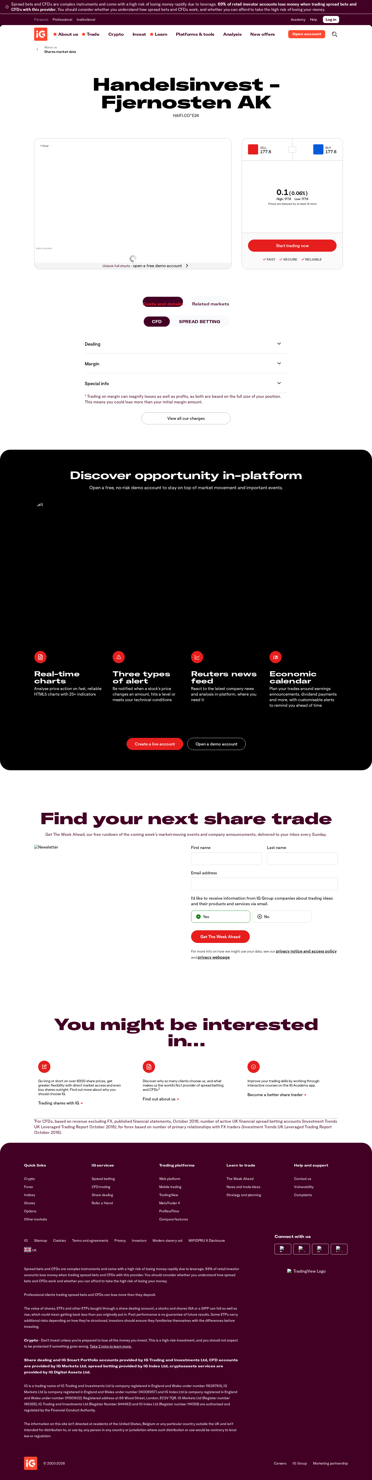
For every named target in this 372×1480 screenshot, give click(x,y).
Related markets (210, 303)
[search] (334, 34)
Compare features (173, 1219)
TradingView (168, 1195)
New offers (262, 34)
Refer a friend (102, 1203)
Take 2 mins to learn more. (111, 1346)
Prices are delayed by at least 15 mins (292, 203)
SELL (263, 147)
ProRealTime (169, 1211)
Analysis (232, 34)
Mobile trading (170, 1187)
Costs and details (163, 303)
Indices (29, 1195)
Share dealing (102, 1195)
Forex (28, 1187)
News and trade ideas (243, 1187)
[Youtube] (320, 1249)
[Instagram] (301, 1249)
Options (30, 1211)
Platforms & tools (195, 34)
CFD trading (101, 1187)
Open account (306, 34)
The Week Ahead (239, 1178)
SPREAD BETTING (199, 321)
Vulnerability (303, 1187)
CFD (157, 321)
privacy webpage (214, 957)
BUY (328, 147)
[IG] (40, 34)
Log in (331, 19)
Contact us (302, 1178)
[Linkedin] (339, 1249)
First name (201, 847)
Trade (93, 34)
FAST (271, 259)
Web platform (169, 1178)
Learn (161, 34)
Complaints (303, 1195)
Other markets (35, 1219)
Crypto (116, 34)
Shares (29, 1203)
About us (68, 34)
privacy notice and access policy (306, 951)
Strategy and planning (243, 1195)
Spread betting (103, 1178)
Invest (139, 34)
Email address (204, 872)
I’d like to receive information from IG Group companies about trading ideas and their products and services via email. (262, 901)
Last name (276, 847)
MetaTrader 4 (169, 1203)
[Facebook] (283, 1249)
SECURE (290, 259)
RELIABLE (313, 259)
